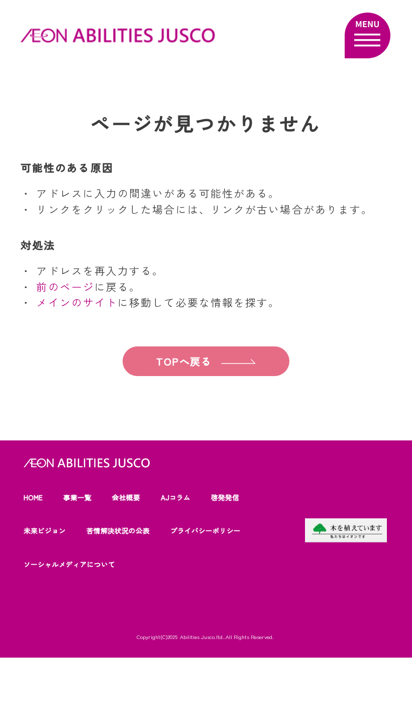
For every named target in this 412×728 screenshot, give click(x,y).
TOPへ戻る (184, 361)
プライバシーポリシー (205, 530)
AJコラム (175, 497)
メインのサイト (77, 302)
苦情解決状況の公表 (118, 530)
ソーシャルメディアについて (69, 564)
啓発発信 (225, 497)
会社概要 (126, 497)
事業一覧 (77, 497)
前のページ (65, 286)
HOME (33, 497)
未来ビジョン (45, 530)
